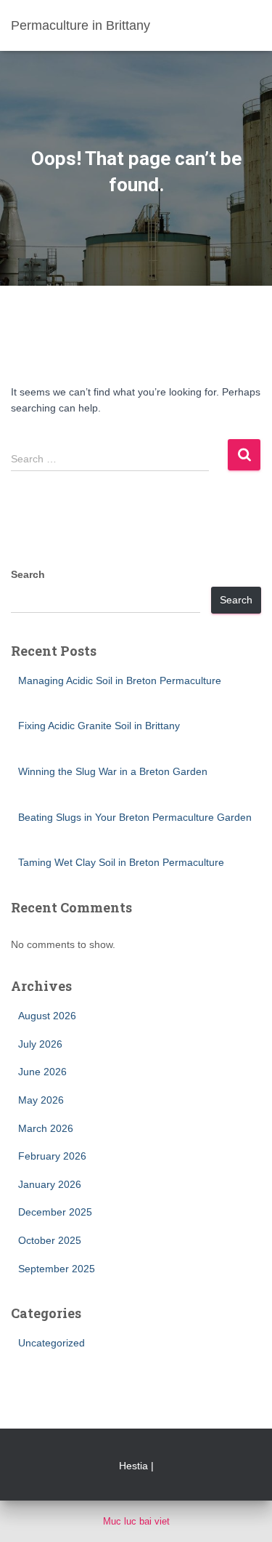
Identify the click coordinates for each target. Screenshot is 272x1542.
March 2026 (45, 1128)
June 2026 (42, 1071)
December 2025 (55, 1212)
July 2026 (40, 1044)
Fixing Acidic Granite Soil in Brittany (99, 725)
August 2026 (47, 1015)
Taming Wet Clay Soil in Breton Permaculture (121, 862)
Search (28, 574)
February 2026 (52, 1156)
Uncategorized (51, 1343)
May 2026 (41, 1100)
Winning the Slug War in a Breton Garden (112, 771)
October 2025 (49, 1240)
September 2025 (56, 1268)
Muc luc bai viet (136, 1521)
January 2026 (49, 1184)
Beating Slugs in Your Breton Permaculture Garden (135, 817)
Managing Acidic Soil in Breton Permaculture (119, 680)
